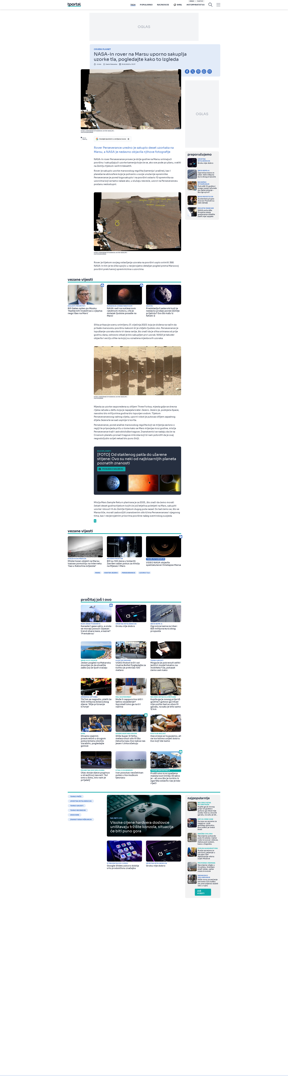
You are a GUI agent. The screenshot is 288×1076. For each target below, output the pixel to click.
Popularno (146, 5)
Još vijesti (200, 892)
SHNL (179, 5)
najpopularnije (199, 798)
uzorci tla (144, 573)
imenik (192, 1)
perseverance (128, 573)
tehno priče (75, 796)
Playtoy (200, 1)
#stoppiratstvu (196, 5)
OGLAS (144, 27)
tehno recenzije (78, 810)
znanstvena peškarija (81, 819)
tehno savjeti (76, 806)
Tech (133, 5)
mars (97, 573)
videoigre (74, 815)
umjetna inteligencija (81, 801)
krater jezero (111, 573)
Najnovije (163, 5)
